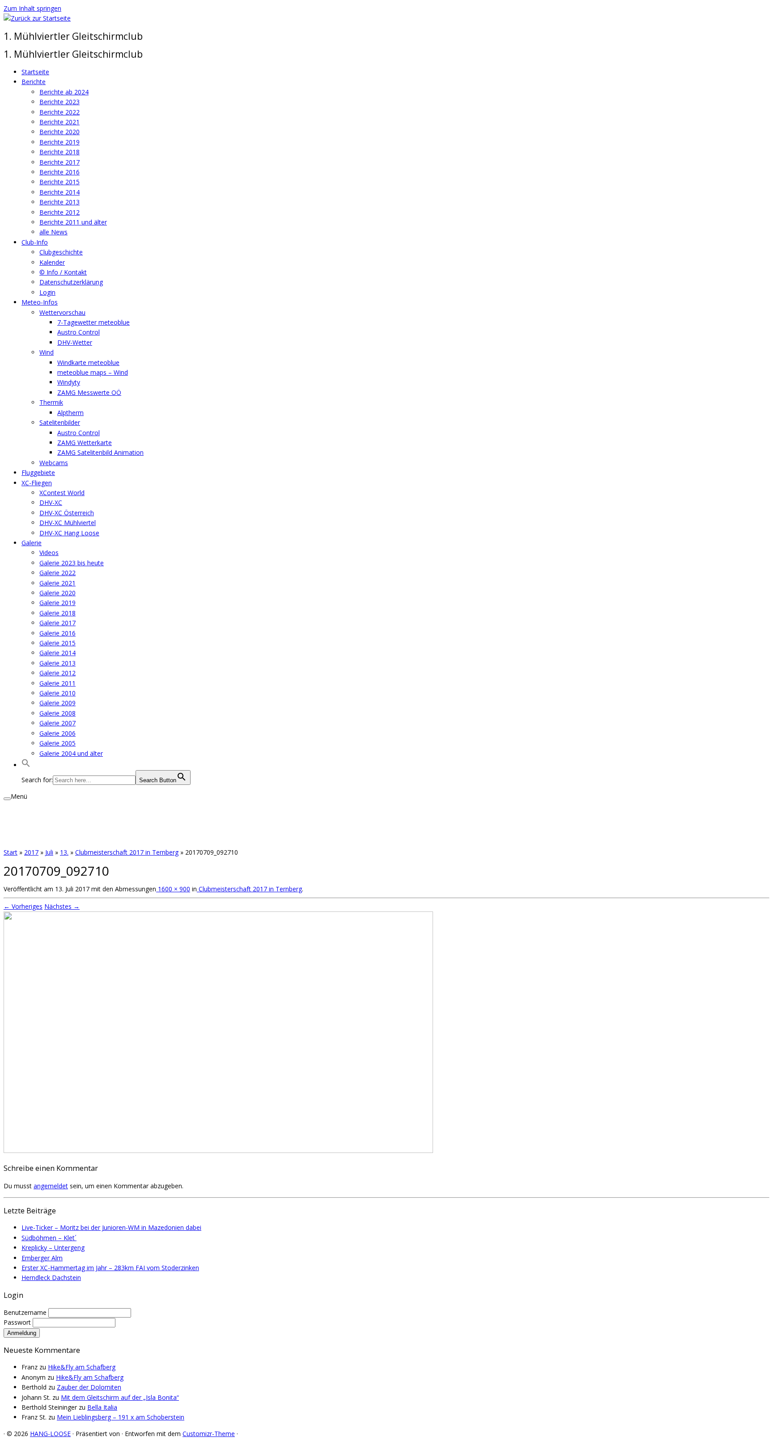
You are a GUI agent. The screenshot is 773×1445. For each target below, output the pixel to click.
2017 (31, 852)
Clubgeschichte (61, 252)
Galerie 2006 (57, 733)
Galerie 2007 (57, 723)
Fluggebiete (38, 472)
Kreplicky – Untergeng (53, 1247)
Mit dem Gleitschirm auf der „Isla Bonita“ (120, 1397)
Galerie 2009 (57, 703)
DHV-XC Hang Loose (69, 533)
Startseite (35, 72)
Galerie (31, 542)
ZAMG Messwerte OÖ (89, 392)
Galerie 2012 (57, 673)
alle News (53, 232)
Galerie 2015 (57, 643)
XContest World (62, 492)
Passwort (18, 1322)
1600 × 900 (173, 889)
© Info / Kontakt (63, 272)
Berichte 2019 (59, 142)
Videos (49, 552)
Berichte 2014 (59, 192)
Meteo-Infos (39, 302)
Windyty (68, 382)
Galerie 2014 (57, 652)
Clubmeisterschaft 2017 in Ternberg (126, 852)
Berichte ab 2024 (64, 92)
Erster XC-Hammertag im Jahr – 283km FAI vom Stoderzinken (110, 1267)
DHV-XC (50, 502)
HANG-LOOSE (50, 1433)
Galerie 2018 (57, 613)
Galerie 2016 (57, 633)
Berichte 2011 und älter (73, 222)
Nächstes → (62, 906)
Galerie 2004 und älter (71, 753)
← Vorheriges (23, 906)
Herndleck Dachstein (51, 1277)
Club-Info (34, 242)
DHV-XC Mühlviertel (67, 522)
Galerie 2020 (57, 593)
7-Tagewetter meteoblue (93, 322)
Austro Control (78, 332)
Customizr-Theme (209, 1433)
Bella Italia (102, 1407)
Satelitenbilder (59, 422)
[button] (25, 765)
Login (47, 292)
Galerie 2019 (57, 602)
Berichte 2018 (59, 152)
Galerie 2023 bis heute (71, 563)
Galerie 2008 (57, 713)
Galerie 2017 (57, 623)
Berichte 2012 (59, 212)
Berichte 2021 (59, 122)
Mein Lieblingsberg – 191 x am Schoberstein (120, 1417)
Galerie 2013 (57, 663)
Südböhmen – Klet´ (48, 1237)
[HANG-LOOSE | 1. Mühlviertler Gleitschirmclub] (37, 18)
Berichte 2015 (59, 182)
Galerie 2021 (57, 583)
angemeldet (51, 1186)
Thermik (51, 402)
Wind (46, 352)
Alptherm (70, 412)
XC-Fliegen (36, 483)
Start (10, 852)
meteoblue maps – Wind (92, 372)
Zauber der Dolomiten (89, 1387)
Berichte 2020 (59, 131)
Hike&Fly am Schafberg (81, 1367)
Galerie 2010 (57, 693)
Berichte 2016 (59, 172)
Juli (49, 852)
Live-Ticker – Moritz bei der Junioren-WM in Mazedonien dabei (111, 1227)
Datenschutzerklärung (71, 282)
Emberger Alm (42, 1258)
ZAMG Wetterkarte (84, 442)
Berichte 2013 (59, 202)
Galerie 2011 (57, 683)
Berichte (33, 81)
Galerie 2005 (57, 743)
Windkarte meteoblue (88, 362)
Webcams (53, 462)
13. (64, 852)
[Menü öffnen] (7, 798)
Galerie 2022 (57, 572)
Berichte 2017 (59, 162)
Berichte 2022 (59, 112)
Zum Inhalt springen (32, 8)
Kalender (52, 262)
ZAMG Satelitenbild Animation (100, 452)
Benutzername (26, 1312)
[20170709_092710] (218, 1150)
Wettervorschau (62, 312)
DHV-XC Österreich (66, 513)
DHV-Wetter (74, 342)
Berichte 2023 (59, 101)
